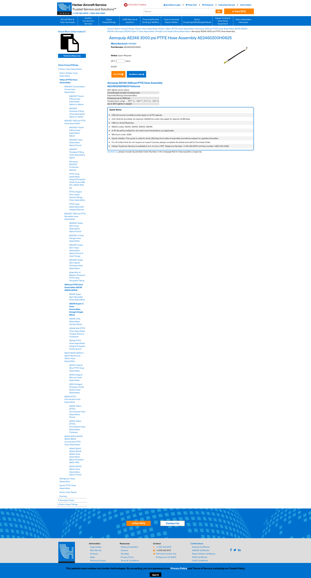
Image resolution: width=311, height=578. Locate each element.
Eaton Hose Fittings (68, 504)
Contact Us (172, 523)
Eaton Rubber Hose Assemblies (69, 74)
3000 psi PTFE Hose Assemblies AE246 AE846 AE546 (73, 287)
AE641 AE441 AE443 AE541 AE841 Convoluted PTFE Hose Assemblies (73, 440)
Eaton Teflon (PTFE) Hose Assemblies (176, 28)
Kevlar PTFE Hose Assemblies (68, 487)
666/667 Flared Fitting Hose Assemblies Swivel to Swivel (76, 100)
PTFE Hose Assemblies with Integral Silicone (76, 207)
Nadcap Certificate (201, 547)
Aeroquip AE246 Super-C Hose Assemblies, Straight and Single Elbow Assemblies (152, 31)
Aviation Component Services (88, 21)
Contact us (112, 151)
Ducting (63, 496)
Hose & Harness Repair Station (171, 21)
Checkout (208, 5)
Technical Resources (72, 56)
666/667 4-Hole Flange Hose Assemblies (76, 238)
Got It (155, 575)
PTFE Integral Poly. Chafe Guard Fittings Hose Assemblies (77, 195)
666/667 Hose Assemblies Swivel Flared (75, 142)
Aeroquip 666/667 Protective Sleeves (74, 165)
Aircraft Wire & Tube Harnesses (67, 21)
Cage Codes (95, 547)
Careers (124, 550)
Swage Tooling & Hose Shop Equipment (222, 21)
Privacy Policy (179, 568)
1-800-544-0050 (97, 13)
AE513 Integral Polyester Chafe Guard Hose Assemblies (76, 388)
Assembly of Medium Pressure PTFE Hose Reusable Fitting (77, 276)
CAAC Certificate (200, 560)
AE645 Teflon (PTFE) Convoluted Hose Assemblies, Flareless (77, 426)
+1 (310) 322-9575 (163, 547)
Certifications (197, 543)
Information (245, 5)
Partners (94, 553)
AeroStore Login (173, 5)
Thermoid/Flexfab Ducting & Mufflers (150, 21)
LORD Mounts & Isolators (129, 21)
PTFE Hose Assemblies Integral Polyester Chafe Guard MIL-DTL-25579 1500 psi (77, 181)
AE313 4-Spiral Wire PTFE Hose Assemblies (76, 368)
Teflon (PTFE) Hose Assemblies (68, 81)
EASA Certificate (199, 557)
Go (218, 11)
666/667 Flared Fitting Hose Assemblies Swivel (76, 131)
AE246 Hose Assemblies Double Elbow (75, 321)
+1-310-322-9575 (80, 13)
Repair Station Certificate (203, 553)
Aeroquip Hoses (66, 500)
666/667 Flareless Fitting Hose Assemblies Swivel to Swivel (77, 112)
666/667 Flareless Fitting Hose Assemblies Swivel (77, 153)
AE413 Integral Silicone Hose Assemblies (75, 377)
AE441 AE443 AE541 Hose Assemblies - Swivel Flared (75, 470)
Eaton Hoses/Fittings (109, 21)
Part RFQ (240, 11)
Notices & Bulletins (129, 547)
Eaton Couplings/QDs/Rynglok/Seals (197, 21)
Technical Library (98, 560)
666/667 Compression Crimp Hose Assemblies (74, 89)
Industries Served (226, 5)
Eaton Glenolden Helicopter (243, 21)
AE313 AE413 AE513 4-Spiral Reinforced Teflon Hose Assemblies (74, 357)
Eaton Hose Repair (68, 492)
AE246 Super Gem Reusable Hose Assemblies (77, 297)
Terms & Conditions (130, 560)
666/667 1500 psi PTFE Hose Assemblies (75, 122)
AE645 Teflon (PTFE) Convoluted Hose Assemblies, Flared (77, 411)
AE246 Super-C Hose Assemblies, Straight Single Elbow (76, 309)
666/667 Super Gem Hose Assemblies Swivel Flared (76, 227)
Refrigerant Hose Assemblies (67, 480)
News (92, 557)
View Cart (192, 5)
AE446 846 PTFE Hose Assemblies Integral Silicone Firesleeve (77, 332)
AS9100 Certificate (200, 550)
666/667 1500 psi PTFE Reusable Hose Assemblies (75, 216)
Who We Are (96, 550)
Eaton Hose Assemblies (147, 28)
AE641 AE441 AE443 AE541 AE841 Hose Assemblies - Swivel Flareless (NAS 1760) (76, 455)
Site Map (125, 553)
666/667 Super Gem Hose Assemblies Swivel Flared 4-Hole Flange (76, 250)
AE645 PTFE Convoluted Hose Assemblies (72, 399)
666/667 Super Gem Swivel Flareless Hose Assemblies (76, 264)
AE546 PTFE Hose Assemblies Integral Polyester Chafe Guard (77, 344)
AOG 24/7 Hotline (137, 4)
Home (110, 28)
